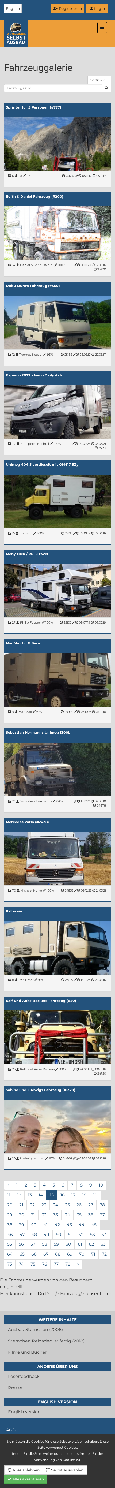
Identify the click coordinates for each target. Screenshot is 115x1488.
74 (21, 1264)
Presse (15, 1387)
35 (79, 1214)
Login (99, 8)
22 (32, 1204)
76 (44, 1264)
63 (103, 1244)
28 (102, 1204)
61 (80, 1244)
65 (22, 1254)
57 (32, 1244)
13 (30, 1195)
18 (84, 1195)
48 (34, 1234)
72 (104, 1254)
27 (90, 1204)
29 (9, 1214)
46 (10, 1234)
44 (82, 1224)
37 (102, 1214)
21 (21, 1204)
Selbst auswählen (66, 1470)
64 (10, 1254)
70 (82, 1254)
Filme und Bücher (27, 1352)
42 (57, 1224)
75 (32, 1264)
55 (9, 1244)
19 (95, 1195)
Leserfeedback (24, 1376)
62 (91, 1244)
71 (93, 1254)
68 (57, 1254)
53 (92, 1234)
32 (44, 1214)
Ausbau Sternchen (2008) (35, 1329)
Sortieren (98, 80)
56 (21, 1244)
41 (45, 1224)
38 (9, 1224)
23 (43, 1204)
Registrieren (70, 8)
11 (8, 1195)
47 (22, 1234)
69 (69, 1254)
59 (56, 1244)
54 (104, 1234)
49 (46, 1234)
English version (24, 1411)
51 (70, 1234)
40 (34, 1224)
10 (101, 1185)
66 (34, 1254)
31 (33, 1214)
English (13, 8)
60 (68, 1244)
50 (58, 1234)
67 (45, 1254)
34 (67, 1214)
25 (67, 1204)
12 (19, 1195)
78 (67, 1264)
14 (41, 1195)
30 (21, 1214)
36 (90, 1214)
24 (55, 1204)
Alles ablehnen (25, 1470)
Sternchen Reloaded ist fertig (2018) (46, 1341)
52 (81, 1234)
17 (73, 1195)
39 (21, 1224)
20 (10, 1204)
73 (9, 1264)
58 (44, 1244)
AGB (11, 1430)
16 (62, 1195)
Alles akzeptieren (27, 1479)
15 (52, 1195)
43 (69, 1224)
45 (94, 1224)
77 (56, 1264)
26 (79, 1204)
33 (55, 1214)
